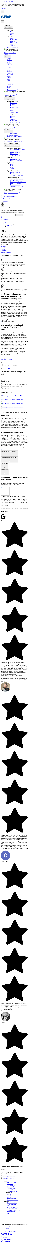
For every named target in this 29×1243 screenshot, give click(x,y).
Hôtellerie (12, 41)
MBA (11, 167)
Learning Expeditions (12, 135)
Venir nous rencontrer (8, 1178)
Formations (3, 247)
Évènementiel (13, 39)
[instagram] (4, 1234)
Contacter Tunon (14, 180)
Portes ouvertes (7, 198)
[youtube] (11, 1234)
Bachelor (12, 165)
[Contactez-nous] (2, 217)
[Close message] (2, 11)
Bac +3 (12, 33)
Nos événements (11, 1188)
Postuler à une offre (15, 185)
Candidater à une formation (17, 179)
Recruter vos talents (15, 174)
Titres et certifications (12, 1207)
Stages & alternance (6, 252)
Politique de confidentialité (10, 1231)
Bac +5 (12, 34)
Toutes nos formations (12, 1200)
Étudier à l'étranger (12, 133)
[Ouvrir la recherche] (2, 203)
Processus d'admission (16, 160)
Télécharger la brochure (16, 187)
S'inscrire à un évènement (16, 186)
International (13, 42)
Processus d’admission (13, 1204)
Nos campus (10, 1184)
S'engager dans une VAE (16, 175)
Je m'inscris (3, 8)
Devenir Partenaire (15, 172)
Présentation (4, 246)
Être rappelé (6, 219)
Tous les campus (8, 225)
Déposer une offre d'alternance (18, 182)
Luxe (11, 44)
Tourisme (12, 45)
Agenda (3, 249)
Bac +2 (12, 31)
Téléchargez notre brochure (10, 196)
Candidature (6, 201)
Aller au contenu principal (7, 1)
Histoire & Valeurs (15, 152)
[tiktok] (8, 1234)
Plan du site (7, 1228)
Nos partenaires (11, 1185)
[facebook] (2, 1234)
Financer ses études (15, 159)
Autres (12, 168)
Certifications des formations (17, 149)
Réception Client (14, 107)
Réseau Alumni (14, 154)
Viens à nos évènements (7, 360)
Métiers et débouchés (12, 1205)
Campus (6, 54)
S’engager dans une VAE (13, 1210)
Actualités (3, 250)
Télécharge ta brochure (6, 359)
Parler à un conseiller (15, 183)
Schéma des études (15, 155)
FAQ (8, 1213)
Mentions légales (8, 1227)
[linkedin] (6, 1234)
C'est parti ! (19, 215)
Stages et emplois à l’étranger (14, 136)
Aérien (12, 38)
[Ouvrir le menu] (2, 21)
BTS (11, 164)
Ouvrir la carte (6, 368)
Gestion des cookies (9, 1229)
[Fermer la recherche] (2, 205)
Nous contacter (11, 1211)
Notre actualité (11, 1187)
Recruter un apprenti (12, 1208)
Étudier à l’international (13, 1189)
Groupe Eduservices (15, 151)
